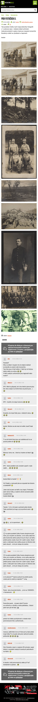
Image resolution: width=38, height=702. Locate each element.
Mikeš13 (10, 382)
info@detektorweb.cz (30, 698)
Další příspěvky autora (27, 22)
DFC (9, 359)
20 (10, 24)
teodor (17, 22)
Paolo (9, 529)
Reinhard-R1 (11, 435)
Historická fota (14, 15)
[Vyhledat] (35, 10)
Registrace (12, 6)
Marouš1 (10, 409)
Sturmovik (10, 658)
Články (7, 15)
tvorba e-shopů (18, 699)
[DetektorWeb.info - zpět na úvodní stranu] (8, 2)
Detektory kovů (18, 698)
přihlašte (19, 352)
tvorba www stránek (24, 699)
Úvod (2, 15)
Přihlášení (3, 6)
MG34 (9, 475)
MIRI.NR (10, 643)
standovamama (12, 628)
